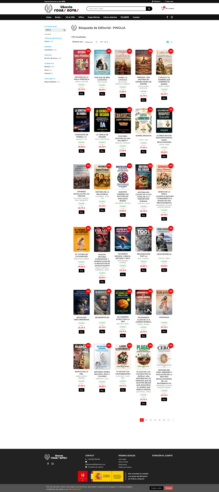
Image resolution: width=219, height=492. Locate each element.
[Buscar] (149, 8)
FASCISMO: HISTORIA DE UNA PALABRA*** (122, 138)
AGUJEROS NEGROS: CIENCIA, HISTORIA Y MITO (123, 256)
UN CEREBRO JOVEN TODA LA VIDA (123, 319)
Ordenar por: (77, 42)
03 (151, 420)
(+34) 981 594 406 (94, 459)
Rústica (49, 67)
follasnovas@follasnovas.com (95, 464)
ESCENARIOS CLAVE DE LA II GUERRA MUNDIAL (143, 319)
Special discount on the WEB (54, 1)
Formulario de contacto (95, 467)
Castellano (50, 50)
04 (155, 420)
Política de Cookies (125, 467)
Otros (48, 70)
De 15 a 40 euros (52, 58)
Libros (48, 41)
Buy (81, 93)
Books (58, 17)
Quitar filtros (47, 34)
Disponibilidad (52, 82)
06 (164, 420)
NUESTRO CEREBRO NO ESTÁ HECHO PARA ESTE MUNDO (123, 196)
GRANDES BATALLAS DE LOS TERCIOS (81, 194)
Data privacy (123, 464)
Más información (75, 489)
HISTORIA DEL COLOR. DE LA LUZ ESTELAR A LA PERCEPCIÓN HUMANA (143, 196)
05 (159, 420)
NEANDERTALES (102, 317)
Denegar (168, 488)
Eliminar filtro (64, 30)
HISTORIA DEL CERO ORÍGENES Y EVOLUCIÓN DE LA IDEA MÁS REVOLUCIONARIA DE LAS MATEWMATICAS (164, 376)
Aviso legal (122, 459)
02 (146, 420)
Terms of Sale (123, 462)
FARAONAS (164, 317)
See (101, 42)
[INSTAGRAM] (172, 17)
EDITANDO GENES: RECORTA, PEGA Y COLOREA (102, 374)
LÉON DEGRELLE (164, 254)
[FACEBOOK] (167, 17)
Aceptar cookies (156, 488)
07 (168, 420)
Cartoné (48, 73)
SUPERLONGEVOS (143, 136)
